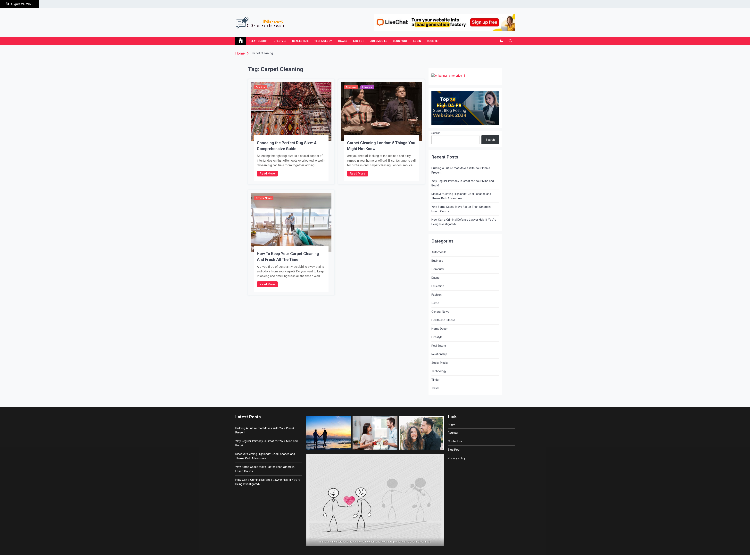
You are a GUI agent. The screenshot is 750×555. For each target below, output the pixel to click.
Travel (342, 40)
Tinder (435, 379)
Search (435, 133)
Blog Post (400, 40)
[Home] (240, 41)
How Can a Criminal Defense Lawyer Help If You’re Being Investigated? (463, 222)
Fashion (358, 40)
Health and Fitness (443, 320)
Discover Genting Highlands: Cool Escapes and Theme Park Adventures (461, 196)
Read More (267, 173)
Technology (323, 40)
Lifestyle (279, 40)
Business (351, 87)
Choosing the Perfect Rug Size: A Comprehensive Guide (287, 146)
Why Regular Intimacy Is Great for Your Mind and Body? (462, 183)
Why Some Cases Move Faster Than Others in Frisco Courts (461, 209)
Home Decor (439, 328)
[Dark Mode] (501, 41)
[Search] (510, 41)
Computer (437, 269)
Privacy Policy (456, 458)
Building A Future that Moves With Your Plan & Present (460, 170)
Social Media (439, 362)
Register (433, 40)
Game (435, 303)
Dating (435, 277)
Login (417, 40)
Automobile (378, 40)
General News (263, 198)
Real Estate (300, 40)
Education (437, 286)
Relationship (258, 40)
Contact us (455, 441)
